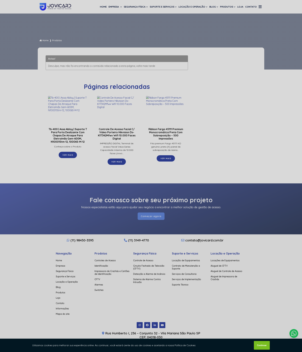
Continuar (262, 345)
